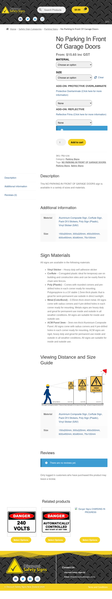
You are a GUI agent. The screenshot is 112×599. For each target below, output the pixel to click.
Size (59, 72)
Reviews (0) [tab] (11, 195)
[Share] (20, 593)
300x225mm (79, 233)
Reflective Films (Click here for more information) (81, 114)
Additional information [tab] (16, 186)
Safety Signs (77, 165)
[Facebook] (20, 19)
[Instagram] (42, 19)
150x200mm (65, 233)
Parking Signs (51, 29)
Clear (101, 77)
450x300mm (93, 233)
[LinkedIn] (35, 19)
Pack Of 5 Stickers (68, 221)
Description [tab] (10, 177)
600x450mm (65, 237)
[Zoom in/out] (3, 593)
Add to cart (77, 142)
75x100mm (90, 237)
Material (62, 59)
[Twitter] (28, 19)
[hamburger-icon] (107, 22)
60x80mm (78, 237)
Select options (21, 539)
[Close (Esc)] (29, 593)
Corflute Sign (95, 217)
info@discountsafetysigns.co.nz (82, 577)
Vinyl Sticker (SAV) (68, 225)
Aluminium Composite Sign (73, 217)
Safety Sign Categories (30, 29)
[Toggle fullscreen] (12, 593)
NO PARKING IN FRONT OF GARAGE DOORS (84, 162)
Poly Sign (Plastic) (88, 221)
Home (13, 29)
